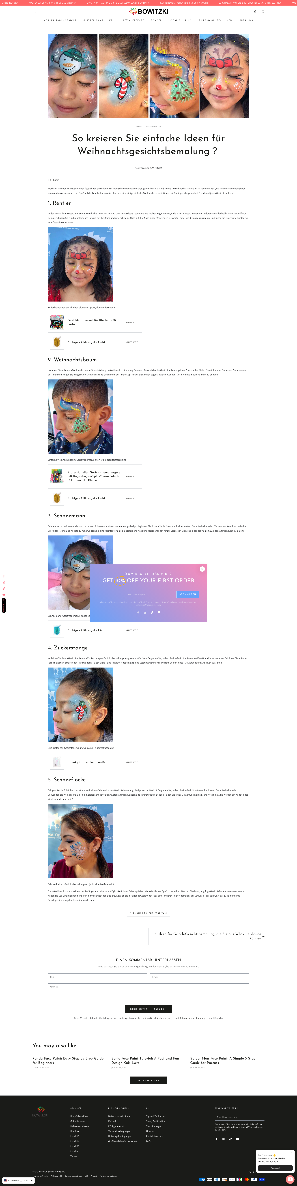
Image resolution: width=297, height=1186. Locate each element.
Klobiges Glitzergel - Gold (86, 342)
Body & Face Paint (79, 1116)
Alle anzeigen (148, 1081)
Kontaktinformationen (108, 1176)
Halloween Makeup (80, 1126)
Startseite (141, 127)
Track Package (153, 1126)
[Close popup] (292, 1152)
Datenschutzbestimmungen (193, 1018)
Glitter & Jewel (77, 1121)
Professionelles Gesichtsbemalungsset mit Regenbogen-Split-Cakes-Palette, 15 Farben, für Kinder (95, 476)
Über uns (150, 1131)
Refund (112, 1121)
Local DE (74, 1146)
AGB (86, 1176)
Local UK (74, 1141)
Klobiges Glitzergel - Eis (85, 630)
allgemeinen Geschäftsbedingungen (155, 1018)
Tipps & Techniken (155, 1116)
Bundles (74, 1131)
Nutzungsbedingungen (120, 1136)
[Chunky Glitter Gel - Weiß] (57, 768)
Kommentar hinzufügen (148, 1009)
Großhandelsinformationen (122, 1141)
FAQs (148, 1141)
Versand (94, 1176)
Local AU (74, 1151)
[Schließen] (202, 569)
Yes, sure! (275, 1168)
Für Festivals (153, 127)
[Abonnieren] (263, 1117)
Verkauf (74, 1156)
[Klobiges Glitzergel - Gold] (57, 348)
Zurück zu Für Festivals (150, 913)
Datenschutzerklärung (73, 1176)
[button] (34, 11)
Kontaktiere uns (154, 1136)
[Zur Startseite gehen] (148, 11)
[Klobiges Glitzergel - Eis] (57, 636)
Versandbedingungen (119, 1131)
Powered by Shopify (40, 1176)
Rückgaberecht (116, 1126)
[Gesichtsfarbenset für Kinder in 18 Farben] (57, 328)
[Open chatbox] (290, 1179)
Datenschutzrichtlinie (119, 1116)
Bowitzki (42, 1172)
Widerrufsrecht (56, 1176)
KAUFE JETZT (132, 322)
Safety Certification (156, 1121)
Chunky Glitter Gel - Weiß (86, 762)
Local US (74, 1136)
